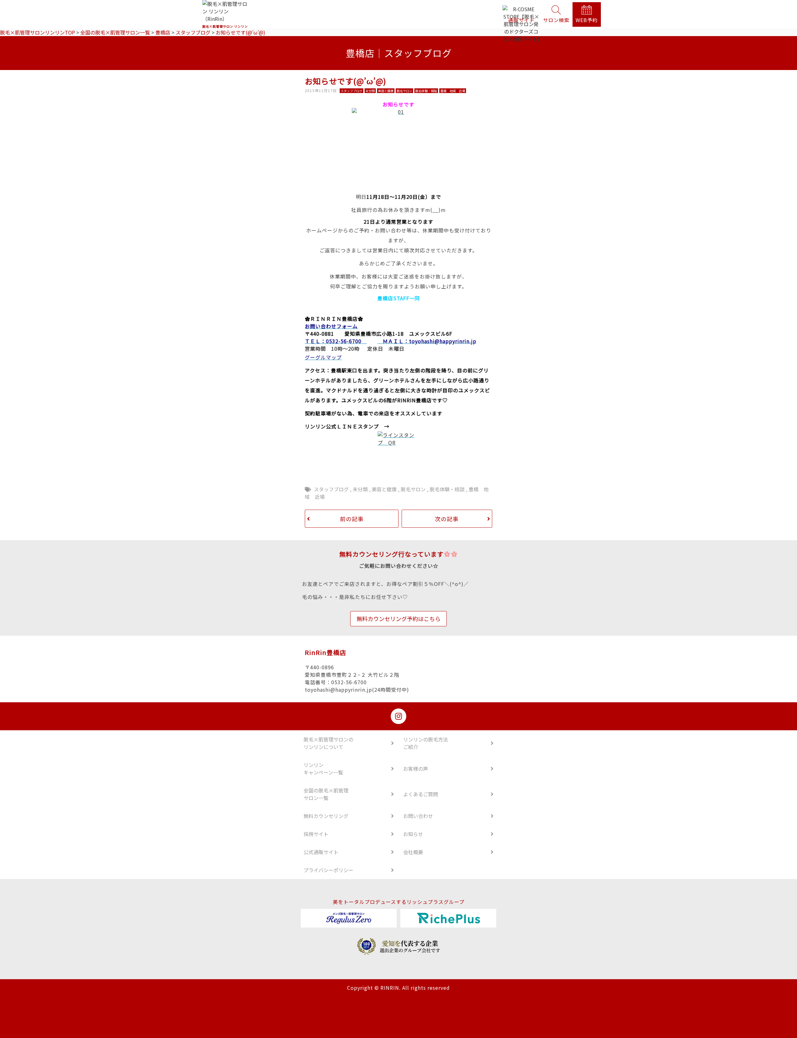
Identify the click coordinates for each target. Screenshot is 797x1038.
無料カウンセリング (326, 816)
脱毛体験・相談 (447, 489)
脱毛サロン (413, 489)
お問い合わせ (418, 816)
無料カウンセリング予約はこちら (398, 619)
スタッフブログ (331, 489)
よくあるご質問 (420, 794)
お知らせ (413, 834)
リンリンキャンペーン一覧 (323, 768)
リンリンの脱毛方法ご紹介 (425, 743)
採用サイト (316, 834)
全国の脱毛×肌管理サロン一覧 (326, 794)
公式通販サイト (321, 852)
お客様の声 (415, 768)
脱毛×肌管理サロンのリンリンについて (328, 743)
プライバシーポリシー (328, 870)
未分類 (360, 489)
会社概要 (413, 852)
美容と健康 (384, 489)
